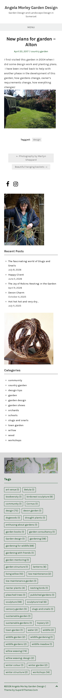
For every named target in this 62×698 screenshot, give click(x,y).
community (15, 380)
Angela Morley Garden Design (31, 7)
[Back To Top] (56, 686)
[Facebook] (7, 184)
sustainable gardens (19, 622)
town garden (15, 425)
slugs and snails (18, 420)
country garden (39, 51)
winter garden (38, 665)
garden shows (16, 405)
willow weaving (16, 651)
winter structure (17, 672)
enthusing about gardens (21, 524)
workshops (14, 440)
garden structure (17, 566)
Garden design (15, 538)
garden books (15, 531)
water (33, 630)
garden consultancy (42, 531)
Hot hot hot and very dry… (23, 301)
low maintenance (39, 573)
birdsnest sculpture (40, 496)
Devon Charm (16, 292)
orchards (13, 410)
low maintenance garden (21, 580)
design (36, 139)
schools (13, 415)
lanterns (39, 566)
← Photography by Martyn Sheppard (31, 158)
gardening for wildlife (20, 545)
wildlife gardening (41, 637)
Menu (31, 27)
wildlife (48, 630)
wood (11, 435)
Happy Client (16, 274)
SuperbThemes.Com (26, 690)
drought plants (35, 517)
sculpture (14, 601)
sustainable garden (18, 616)
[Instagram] (15, 184)
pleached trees (15, 594)
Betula (29, 489)
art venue (12, 489)
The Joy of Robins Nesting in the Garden (32, 283)
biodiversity (14, 496)
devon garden (32, 510)
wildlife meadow (42, 644)
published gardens (42, 594)
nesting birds (39, 588)
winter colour (14, 665)
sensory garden (16, 609)
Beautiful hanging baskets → (31, 166)
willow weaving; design (20, 658)
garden (12, 395)
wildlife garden (15, 637)
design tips (15, 390)
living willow (14, 573)
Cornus (32, 503)
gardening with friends (20, 552)
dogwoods (13, 517)
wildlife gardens (16, 644)
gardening (38, 538)
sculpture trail (37, 601)
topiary (43, 622)
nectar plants (15, 588)
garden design (17, 400)
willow (12, 430)
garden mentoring (17, 559)
